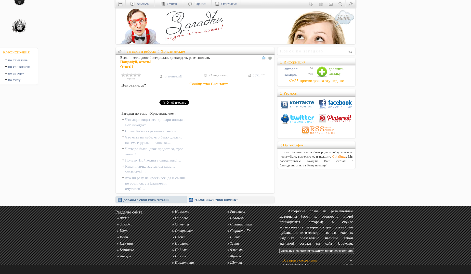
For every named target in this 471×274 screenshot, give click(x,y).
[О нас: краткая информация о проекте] (311, 3)
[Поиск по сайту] (340, 3)
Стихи (171, 3)
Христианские (173, 51)
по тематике (18, 60)
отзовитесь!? (173, 76)
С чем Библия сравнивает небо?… (152, 131)
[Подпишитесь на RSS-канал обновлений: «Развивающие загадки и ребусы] (316, 135)
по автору (16, 73)
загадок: (291, 74)
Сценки (199, 3)
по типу (14, 79)
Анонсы (141, 3)
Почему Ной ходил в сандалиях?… (153, 160)
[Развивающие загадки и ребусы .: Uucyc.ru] (195, 43)
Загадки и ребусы (141, 51)
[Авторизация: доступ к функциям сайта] (351, 3)
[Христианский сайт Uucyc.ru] (140, 43)
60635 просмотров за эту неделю (316, 80)
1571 (259, 75)
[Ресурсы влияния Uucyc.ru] (120, 51)
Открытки (228, 3)
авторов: (291, 68)
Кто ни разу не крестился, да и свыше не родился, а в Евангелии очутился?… (155, 183)
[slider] (131, 75)
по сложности (19, 66)
